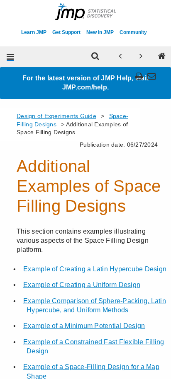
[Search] (95, 56)
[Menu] (10, 56)
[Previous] (120, 56)
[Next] (141, 56)
